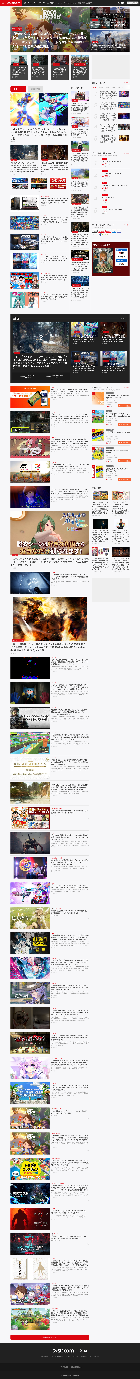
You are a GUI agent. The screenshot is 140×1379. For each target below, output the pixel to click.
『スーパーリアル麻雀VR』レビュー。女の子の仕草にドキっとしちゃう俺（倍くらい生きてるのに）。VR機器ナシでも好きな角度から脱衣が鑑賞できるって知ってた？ (49, 562)
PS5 (40, 3)
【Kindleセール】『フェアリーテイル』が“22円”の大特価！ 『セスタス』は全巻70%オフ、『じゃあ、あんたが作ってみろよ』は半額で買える (120, 507)
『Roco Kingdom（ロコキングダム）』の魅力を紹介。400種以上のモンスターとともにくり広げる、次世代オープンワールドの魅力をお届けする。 (69, 1143)
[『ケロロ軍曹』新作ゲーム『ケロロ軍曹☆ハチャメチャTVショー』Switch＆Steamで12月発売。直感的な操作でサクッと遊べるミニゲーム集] (30, 743)
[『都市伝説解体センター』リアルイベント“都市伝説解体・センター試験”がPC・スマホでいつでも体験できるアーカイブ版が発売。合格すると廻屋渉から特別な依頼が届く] (30, 943)
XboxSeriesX (106, 235)
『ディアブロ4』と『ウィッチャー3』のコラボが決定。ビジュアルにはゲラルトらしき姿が (68, 1212)
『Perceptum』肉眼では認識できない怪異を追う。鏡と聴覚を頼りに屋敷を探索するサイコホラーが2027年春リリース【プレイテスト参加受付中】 (69, 1012)
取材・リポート (77, 150)
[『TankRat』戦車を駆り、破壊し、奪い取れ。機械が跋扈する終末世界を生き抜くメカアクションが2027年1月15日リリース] (30, 843)
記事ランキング (98, 83)
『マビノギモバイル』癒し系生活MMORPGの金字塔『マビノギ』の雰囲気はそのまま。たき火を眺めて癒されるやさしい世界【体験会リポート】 (79, 158)
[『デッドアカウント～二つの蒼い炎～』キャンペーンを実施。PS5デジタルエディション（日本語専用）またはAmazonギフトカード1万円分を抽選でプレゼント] (30, 1194)
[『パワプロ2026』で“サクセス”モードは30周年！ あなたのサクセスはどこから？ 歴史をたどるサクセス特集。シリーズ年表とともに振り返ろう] (100, 495)
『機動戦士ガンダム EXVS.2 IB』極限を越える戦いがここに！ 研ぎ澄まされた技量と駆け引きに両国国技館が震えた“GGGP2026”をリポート (80, 107)
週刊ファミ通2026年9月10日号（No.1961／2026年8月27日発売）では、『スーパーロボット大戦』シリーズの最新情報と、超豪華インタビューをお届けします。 (69, 868)
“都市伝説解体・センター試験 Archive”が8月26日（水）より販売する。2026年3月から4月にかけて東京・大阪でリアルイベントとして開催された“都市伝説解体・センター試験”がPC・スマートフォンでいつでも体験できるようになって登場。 (70, 943)
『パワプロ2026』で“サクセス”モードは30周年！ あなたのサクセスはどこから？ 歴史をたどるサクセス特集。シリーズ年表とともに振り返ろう (100, 507)
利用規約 (68, 1356)
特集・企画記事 (87, 3)
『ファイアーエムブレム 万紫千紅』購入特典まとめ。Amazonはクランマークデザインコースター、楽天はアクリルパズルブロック (100, 563)
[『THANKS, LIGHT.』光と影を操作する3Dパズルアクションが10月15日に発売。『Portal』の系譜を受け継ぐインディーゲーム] (30, 583)
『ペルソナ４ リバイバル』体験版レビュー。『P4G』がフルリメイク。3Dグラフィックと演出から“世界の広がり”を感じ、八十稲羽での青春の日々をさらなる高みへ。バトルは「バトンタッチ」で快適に (108, 117)
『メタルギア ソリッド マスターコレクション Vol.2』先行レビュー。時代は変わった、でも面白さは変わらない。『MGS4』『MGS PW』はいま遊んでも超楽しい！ (79, 239)
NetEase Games (55, 1240)
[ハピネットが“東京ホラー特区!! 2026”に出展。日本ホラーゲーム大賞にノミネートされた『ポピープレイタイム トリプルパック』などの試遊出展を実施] (30, 693)
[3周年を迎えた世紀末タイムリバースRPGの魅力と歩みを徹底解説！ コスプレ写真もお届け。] (30, 918)
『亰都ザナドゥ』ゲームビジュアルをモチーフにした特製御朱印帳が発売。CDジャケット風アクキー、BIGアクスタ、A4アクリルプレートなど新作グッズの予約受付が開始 (69, 1263)
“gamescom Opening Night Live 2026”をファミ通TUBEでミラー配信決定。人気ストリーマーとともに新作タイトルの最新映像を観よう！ (80, 266)
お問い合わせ (44, 1356)
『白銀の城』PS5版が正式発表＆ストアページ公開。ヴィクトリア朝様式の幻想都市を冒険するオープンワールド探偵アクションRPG (69, 987)
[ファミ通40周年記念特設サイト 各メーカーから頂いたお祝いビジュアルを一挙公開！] (30, 818)
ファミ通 (53, 815)
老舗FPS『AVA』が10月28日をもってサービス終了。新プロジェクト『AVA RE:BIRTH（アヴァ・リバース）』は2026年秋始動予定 (69, 712)
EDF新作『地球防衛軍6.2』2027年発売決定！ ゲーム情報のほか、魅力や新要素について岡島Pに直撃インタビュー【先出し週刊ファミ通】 (80, 71)
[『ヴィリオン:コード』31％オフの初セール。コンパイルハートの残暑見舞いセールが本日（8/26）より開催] (30, 893)
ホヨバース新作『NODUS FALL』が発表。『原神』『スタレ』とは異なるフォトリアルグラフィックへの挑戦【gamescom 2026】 (39, 71)
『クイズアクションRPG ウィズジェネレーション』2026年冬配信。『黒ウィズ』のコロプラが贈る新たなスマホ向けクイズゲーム (54, 258)
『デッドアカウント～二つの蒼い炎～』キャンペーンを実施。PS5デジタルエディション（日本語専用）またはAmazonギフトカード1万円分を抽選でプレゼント (70, 1188)
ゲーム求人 (66, 3)
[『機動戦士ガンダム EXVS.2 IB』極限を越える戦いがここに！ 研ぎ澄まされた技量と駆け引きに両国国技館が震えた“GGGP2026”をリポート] (80, 96)
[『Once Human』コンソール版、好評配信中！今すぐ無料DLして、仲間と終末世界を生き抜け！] (30, 1244)
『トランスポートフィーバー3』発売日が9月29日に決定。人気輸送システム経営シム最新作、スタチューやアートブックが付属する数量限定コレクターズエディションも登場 (54, 239)
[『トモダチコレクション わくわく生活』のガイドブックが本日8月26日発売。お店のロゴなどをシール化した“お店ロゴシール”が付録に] (30, 1169)
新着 (25, 3)
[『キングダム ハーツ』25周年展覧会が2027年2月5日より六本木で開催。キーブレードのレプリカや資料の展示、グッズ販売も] (30, 768)
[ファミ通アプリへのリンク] (64, 1367)
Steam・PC (96, 235)
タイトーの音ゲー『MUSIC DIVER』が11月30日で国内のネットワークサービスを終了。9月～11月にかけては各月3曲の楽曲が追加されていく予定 (70, 962)
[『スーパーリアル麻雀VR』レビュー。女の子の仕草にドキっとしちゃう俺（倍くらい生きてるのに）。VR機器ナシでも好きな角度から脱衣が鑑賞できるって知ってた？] (49, 533)
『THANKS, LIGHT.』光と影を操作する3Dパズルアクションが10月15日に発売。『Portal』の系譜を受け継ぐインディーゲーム (69, 577)
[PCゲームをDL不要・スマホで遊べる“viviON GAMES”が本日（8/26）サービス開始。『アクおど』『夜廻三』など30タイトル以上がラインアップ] (30, 397)
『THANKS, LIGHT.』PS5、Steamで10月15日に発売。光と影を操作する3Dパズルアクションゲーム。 (70, 582)
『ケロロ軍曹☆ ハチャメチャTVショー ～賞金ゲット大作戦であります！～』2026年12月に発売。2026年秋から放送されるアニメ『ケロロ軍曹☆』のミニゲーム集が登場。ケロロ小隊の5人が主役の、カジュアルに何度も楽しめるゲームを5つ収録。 (70, 743)
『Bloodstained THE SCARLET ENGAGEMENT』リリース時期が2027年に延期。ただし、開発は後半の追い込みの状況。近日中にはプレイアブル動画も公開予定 (54, 167)
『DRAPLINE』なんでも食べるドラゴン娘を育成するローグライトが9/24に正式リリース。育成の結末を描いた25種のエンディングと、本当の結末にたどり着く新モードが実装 (69, 441)
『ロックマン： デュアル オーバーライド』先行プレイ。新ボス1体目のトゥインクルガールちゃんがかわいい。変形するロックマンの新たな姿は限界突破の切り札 (38, 133)
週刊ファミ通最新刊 (101, 245)
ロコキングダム (58, 1108)
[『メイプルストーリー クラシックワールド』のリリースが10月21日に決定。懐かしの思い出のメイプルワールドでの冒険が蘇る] (30, 1093)
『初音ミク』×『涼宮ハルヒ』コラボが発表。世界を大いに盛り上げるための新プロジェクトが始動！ (54, 297)
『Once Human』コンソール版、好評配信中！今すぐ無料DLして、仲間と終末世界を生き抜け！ (69, 1237)
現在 (94, 87)
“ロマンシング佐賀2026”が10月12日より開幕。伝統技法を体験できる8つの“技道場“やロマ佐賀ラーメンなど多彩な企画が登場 (70, 1037)
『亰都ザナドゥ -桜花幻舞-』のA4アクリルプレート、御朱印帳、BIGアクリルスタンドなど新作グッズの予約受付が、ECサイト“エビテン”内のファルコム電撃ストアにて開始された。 (70, 1268)
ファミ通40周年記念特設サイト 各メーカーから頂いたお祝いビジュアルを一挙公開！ (69, 812)
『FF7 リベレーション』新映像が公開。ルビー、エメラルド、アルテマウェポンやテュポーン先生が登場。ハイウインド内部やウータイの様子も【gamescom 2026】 (60, 71)
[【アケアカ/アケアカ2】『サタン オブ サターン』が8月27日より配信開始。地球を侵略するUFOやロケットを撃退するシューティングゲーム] (30, 668)
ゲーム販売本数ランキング (103, 153)
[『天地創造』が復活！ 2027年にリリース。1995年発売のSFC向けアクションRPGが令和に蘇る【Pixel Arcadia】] (80, 122)
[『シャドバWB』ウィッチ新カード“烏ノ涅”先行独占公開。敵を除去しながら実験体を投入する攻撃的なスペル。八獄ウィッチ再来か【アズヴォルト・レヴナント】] (80, 199)
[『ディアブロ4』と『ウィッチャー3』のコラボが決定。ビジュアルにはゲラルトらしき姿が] (30, 1219)
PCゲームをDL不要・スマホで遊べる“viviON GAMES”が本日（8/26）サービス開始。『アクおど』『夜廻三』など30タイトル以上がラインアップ (69, 391)
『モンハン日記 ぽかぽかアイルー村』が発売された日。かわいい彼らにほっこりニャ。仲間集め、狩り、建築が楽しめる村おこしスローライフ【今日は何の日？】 (69, 1313)
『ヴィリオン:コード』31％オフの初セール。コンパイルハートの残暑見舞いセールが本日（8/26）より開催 (69, 886)
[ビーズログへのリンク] (76, 1367)
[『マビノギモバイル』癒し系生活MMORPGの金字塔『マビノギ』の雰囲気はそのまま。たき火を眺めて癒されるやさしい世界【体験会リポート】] (80, 146)
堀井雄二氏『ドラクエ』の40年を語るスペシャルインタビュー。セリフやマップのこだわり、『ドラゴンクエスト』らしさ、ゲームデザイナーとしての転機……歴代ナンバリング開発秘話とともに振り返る (120, 535)
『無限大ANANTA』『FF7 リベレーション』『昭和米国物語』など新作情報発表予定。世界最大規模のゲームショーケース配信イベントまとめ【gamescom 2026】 (80, 293)
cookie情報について (86, 1356)
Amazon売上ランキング (102, 387)
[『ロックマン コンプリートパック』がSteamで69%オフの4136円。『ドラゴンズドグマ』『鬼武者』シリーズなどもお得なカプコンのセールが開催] (24, 223)
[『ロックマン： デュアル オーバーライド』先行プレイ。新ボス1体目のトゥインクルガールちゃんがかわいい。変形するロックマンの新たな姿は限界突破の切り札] (39, 109)
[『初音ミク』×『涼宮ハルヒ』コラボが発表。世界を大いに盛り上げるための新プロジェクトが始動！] (24, 300)
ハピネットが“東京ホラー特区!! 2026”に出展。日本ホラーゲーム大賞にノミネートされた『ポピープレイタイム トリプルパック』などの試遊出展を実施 (69, 687)
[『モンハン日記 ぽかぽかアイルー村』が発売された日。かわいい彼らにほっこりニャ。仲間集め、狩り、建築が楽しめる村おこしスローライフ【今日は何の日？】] (30, 1319)
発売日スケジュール (56, 3)
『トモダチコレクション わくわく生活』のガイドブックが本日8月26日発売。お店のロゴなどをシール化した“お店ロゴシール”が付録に (70, 1163)
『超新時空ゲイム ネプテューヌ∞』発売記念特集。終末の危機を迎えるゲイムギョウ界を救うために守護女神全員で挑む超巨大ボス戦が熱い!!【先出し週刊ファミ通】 (70, 1062)
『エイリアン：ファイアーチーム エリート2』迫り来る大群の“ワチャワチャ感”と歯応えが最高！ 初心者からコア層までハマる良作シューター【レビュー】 (69, 416)
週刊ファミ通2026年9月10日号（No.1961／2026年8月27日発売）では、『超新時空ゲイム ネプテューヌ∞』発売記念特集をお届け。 (69, 1067)
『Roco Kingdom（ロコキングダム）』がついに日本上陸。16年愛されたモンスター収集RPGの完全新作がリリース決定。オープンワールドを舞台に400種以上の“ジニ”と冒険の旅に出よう (49, 39)
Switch (36, 3)
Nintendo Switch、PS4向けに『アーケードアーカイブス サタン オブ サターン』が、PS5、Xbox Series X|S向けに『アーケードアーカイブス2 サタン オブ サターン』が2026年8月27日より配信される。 (69, 668)
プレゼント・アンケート (58, 1183)
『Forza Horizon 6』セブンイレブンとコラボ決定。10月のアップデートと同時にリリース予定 (70, 465)
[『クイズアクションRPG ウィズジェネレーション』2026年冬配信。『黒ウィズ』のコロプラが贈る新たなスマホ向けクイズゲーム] (24, 261)
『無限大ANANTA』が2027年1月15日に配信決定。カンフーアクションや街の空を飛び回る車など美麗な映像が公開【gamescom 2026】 (109, 46)
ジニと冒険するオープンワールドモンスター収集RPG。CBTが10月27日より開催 (69, 1112)
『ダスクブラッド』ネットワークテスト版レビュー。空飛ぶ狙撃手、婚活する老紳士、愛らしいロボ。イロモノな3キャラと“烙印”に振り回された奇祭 (120, 563)
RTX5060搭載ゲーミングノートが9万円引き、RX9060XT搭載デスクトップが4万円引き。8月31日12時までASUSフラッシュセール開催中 (54, 200)
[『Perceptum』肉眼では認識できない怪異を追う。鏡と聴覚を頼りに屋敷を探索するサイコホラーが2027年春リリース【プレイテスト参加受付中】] (30, 1018)
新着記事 (35, 89)
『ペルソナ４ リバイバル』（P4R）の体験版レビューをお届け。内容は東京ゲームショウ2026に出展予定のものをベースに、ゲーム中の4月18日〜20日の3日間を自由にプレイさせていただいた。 (69, 497)
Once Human (57, 1234)
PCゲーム (46, 3)
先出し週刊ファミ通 (79, 64)
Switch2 (30, 3)
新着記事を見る (49, 1337)
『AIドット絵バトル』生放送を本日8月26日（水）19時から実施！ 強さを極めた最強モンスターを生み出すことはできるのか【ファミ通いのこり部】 (54, 277)
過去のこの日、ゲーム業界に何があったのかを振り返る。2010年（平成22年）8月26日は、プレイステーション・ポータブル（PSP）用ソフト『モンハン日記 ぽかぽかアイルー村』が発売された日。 (70, 1318)
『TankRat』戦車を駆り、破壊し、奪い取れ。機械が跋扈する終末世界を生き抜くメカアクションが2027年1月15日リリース (69, 837)
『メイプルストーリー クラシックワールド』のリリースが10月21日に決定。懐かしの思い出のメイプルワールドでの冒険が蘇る (69, 1087)
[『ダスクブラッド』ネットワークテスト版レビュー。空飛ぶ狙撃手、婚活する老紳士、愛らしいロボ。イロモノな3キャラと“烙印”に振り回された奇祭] (121, 552)
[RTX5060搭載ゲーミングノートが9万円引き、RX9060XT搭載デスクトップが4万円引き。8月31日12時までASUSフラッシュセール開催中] (24, 203)
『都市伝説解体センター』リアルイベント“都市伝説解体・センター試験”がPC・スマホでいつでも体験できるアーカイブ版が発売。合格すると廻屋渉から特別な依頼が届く (70, 937)
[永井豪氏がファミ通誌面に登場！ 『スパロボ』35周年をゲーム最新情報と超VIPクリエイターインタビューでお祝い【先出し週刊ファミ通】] (124, 94)
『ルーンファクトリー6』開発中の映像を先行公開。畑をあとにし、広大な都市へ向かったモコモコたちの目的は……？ (79, 184)
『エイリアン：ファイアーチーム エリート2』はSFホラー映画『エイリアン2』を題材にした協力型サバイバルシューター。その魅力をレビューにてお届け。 (69, 422)
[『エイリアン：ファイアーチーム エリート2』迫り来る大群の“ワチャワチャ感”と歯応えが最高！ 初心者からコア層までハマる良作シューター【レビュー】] (30, 422)
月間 (113, 87)
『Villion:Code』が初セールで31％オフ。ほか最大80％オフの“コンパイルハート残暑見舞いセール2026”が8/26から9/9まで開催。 (69, 890)
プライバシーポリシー (57, 1356)
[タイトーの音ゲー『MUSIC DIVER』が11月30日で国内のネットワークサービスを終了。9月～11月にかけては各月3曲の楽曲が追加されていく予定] (30, 968)
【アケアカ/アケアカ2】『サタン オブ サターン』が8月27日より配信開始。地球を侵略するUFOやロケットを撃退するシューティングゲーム (69, 662)
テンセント (54, 1115)
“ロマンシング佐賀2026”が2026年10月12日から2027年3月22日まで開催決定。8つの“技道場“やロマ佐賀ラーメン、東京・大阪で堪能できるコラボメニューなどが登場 (70, 1043)
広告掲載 (96, 1356)
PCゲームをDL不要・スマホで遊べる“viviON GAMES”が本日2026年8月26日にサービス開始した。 (70, 396)
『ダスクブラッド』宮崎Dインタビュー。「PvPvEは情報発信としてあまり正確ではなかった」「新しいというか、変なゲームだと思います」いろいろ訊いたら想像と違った (100, 535)
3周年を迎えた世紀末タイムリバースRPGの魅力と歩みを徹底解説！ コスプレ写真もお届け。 (69, 912)
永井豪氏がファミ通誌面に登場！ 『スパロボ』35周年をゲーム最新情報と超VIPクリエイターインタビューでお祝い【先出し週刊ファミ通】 (108, 95)
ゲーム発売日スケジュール (103, 225)
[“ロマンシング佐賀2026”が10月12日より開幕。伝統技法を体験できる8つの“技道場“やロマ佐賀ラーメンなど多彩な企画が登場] (30, 1043)
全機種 (95, 231)
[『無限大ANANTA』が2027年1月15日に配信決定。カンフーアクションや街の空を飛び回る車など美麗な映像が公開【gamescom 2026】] (110, 40)
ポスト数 (120, 87)
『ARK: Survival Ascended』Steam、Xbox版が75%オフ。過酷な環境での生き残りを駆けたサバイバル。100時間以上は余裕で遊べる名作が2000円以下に (70, 787)
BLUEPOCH (54, 915)
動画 (79, 3)
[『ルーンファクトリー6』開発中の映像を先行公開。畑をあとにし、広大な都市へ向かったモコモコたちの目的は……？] (80, 174)
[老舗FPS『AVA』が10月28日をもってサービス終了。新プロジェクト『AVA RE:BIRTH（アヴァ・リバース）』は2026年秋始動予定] (30, 718)
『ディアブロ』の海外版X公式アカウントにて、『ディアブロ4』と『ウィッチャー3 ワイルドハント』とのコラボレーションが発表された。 (69, 1216)
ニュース (74, 3)
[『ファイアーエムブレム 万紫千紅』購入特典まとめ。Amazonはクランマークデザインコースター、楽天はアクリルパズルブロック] (100, 552)
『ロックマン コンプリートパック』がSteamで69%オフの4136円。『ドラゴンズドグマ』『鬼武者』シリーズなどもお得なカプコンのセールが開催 (54, 220)
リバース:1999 (57, 908)
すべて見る (127, 82)
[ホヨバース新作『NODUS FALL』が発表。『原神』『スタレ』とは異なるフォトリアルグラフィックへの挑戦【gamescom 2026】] (39, 60)
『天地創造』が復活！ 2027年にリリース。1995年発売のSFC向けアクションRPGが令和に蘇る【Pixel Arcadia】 (80, 132)
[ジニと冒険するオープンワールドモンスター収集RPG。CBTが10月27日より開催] (30, 1118)
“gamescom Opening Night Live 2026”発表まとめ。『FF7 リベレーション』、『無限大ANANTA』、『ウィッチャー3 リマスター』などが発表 (108, 24)
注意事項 (75, 1356)
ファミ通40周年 (58, 808)
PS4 (119, 231)
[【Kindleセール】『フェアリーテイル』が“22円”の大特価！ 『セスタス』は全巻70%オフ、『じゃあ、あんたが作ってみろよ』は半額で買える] (121, 495)
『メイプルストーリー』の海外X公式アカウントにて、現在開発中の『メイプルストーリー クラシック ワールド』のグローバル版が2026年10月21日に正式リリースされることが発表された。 (70, 1093)
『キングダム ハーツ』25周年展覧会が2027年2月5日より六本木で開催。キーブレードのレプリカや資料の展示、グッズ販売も (69, 762)
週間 (107, 87)
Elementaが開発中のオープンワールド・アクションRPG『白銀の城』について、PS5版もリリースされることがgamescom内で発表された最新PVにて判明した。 (69, 993)
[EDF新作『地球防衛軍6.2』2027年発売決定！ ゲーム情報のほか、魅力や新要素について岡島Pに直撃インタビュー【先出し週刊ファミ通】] (80, 60)
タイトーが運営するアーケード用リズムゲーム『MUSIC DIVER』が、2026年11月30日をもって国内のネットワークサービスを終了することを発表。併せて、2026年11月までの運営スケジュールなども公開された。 (70, 968)
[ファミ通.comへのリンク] (13, 3)
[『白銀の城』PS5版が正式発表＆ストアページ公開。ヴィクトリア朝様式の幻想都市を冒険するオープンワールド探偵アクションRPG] (30, 993)
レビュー (14, 125)
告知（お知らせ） (45, 273)
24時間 (101, 87)
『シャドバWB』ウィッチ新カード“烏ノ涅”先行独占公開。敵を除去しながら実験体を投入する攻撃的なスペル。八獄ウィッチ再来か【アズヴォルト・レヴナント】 (79, 211)
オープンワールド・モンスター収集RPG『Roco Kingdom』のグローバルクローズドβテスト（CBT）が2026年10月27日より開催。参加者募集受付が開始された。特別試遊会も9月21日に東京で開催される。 (70, 1294)
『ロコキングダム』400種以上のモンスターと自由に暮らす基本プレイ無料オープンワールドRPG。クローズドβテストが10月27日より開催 (70, 1288)
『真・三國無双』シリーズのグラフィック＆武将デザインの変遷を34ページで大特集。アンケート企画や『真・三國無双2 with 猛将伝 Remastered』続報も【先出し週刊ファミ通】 (108, 139)
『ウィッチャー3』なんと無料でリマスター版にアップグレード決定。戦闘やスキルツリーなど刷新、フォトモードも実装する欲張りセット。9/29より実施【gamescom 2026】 (19, 71)
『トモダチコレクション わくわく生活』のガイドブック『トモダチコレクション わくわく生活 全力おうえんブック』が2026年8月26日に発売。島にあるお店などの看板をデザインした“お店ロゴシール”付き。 (69, 1168)
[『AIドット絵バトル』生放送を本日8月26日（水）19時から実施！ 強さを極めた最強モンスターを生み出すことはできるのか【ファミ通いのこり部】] (24, 280)
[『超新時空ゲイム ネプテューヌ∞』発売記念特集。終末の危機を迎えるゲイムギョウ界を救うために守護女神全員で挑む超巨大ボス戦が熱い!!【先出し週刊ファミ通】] (30, 1068)
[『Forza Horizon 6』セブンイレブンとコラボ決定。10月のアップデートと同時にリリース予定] (30, 472)
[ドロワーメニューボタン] (3, 3)
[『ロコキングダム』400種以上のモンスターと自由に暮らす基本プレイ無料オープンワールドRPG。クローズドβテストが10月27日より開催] (30, 1294)
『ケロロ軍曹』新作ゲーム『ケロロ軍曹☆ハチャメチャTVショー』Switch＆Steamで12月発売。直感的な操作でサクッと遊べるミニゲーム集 (70, 737)
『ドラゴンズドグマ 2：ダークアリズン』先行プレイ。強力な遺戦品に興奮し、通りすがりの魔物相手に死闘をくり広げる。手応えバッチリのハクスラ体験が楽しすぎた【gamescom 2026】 (24, 167)
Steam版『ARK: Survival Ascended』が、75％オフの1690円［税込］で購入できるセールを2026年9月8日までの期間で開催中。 (69, 792)
